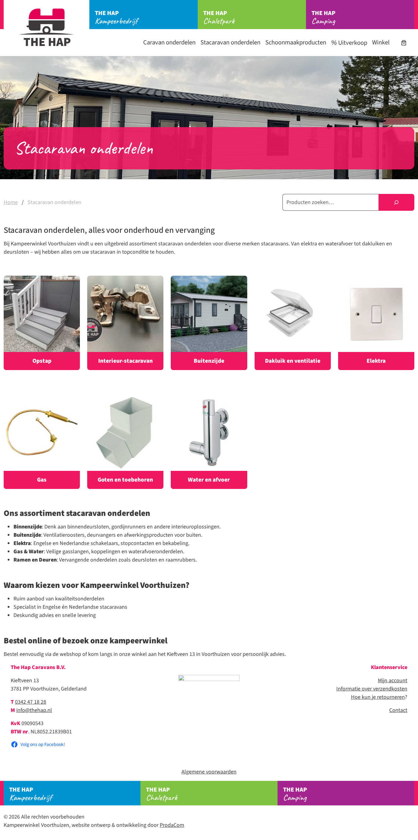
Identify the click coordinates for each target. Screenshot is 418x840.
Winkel (381, 42)
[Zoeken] (396, 202)
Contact (398, 710)
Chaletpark (218, 17)
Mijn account (392, 680)
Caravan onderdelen (169, 42)
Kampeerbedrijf (116, 17)
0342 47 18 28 (30, 702)
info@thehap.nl (34, 710)
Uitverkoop (352, 42)
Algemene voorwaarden (209, 772)
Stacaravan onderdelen (230, 42)
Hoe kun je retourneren (378, 697)
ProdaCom (172, 825)
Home (11, 202)
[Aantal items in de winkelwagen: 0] (404, 43)
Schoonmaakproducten (295, 42)
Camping (323, 17)
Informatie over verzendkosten (371, 689)
